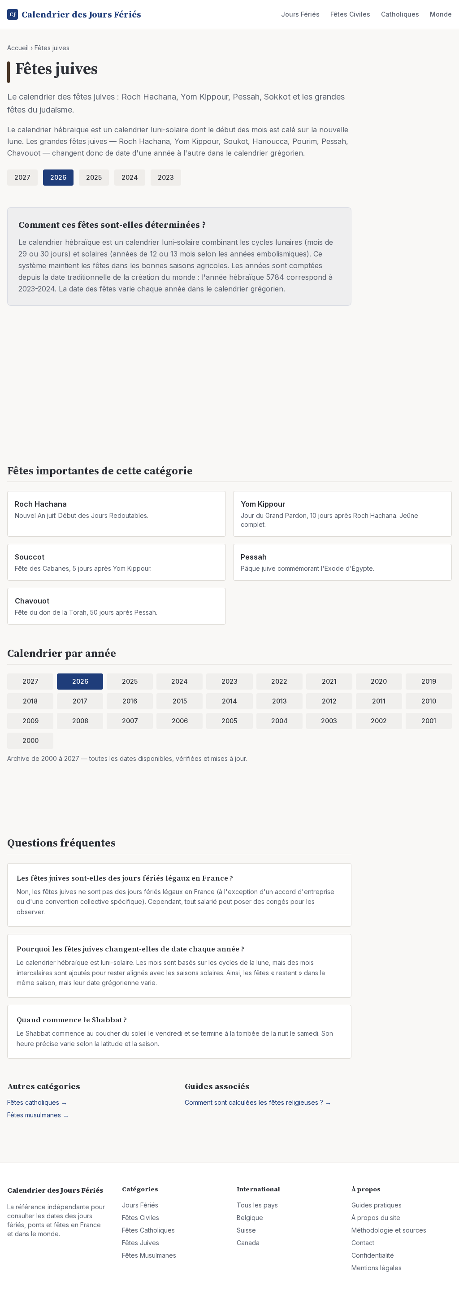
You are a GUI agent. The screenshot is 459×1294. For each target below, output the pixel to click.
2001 (428, 721)
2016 (129, 701)
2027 (22, 177)
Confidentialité (372, 1255)
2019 (428, 681)
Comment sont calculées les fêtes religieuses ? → (258, 1102)
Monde (441, 14)
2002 (379, 721)
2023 (166, 177)
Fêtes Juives (140, 1242)
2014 (229, 701)
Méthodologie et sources (388, 1230)
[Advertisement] (229, 390)
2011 (378, 701)
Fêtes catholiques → (37, 1102)
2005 (229, 721)
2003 (329, 721)
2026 (58, 177)
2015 (180, 701)
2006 (180, 721)
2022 (279, 681)
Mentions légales (376, 1268)
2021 (329, 681)
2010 (428, 701)
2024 (129, 177)
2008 (80, 721)
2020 (379, 681)
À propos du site (375, 1217)
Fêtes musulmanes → (38, 1115)
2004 (279, 721)
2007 (130, 721)
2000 (30, 740)
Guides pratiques (376, 1205)
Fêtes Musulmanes (149, 1255)
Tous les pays (257, 1205)
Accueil (18, 48)
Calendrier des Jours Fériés (75, 14)
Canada (248, 1242)
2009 (30, 721)
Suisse (246, 1230)
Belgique (250, 1217)
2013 (279, 701)
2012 (329, 701)
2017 (80, 701)
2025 (94, 177)
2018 (30, 701)
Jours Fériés (300, 14)
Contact (362, 1242)
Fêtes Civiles (350, 14)
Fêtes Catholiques (148, 1230)
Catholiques (400, 14)
